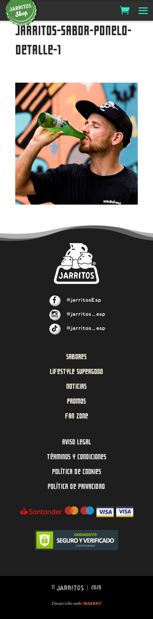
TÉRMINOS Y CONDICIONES (76, 457)
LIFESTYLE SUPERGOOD (76, 371)
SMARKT (92, 603)
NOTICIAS (76, 386)
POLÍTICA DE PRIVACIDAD (76, 486)
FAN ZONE (76, 416)
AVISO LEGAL (76, 442)
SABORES (76, 356)
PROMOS (76, 401)
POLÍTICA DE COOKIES (76, 471)
